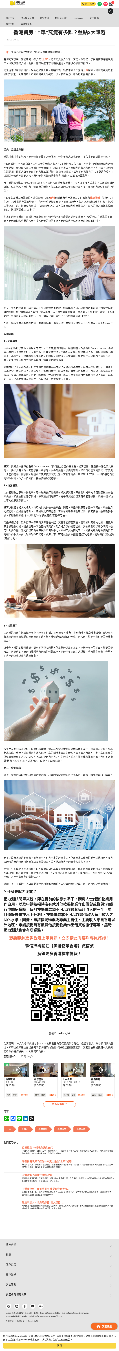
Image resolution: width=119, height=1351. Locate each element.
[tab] (10, 1056)
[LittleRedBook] (41, 1306)
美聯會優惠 (26, 24)
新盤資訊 (44, 18)
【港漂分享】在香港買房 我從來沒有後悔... (45, 1189)
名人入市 (79, 18)
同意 (59, 1345)
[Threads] (8, 1306)
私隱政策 (20, 1321)
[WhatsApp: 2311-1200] (99, 4)
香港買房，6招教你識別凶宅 (37, 1147)
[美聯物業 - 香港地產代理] (17, 3)
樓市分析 (10, 24)
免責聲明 (9, 1321)
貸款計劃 (95, 197)
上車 (6, 52)
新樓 (52, 197)
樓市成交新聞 (27, 18)
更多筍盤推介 (59, 1104)
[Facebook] (24, 1306)
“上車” (44, 59)
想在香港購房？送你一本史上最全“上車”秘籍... (47, 1161)
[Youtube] (32, 1306)
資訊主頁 (10, 18)
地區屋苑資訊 (61, 18)
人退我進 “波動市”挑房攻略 (37, 1175)
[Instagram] (16, 1306)
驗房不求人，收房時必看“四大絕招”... (43, 1202)
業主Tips (94, 18)
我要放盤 (107, 1326)
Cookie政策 (64, 1339)
